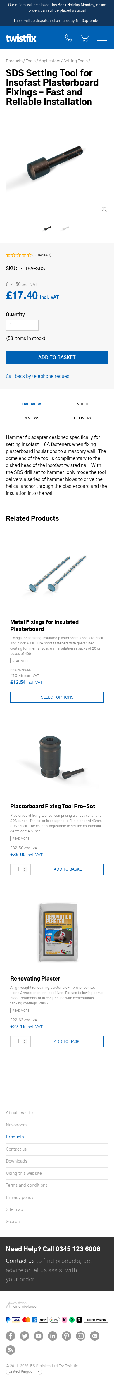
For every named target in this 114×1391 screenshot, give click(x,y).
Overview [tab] (31, 404)
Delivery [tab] (82, 418)
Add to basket (69, 869)
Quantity (15, 314)
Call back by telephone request (38, 376)
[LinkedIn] (53, 1336)
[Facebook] (11, 1336)
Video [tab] (82, 404)
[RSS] (11, 1350)
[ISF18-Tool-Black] (57, 163)
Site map (14, 1209)
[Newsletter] (95, 1336)
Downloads (16, 1161)
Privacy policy (19, 1197)
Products (15, 1137)
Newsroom (16, 1125)
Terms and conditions (26, 1185)
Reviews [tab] (31, 418)
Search (13, 1222)
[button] (28, 255)
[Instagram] (81, 1336)
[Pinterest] (67, 1336)
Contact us (16, 1149)
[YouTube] (39, 1336)
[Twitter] (25, 1336)
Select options (57, 697)
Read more (20, 661)
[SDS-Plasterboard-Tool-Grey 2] (66, 228)
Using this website (24, 1173)
